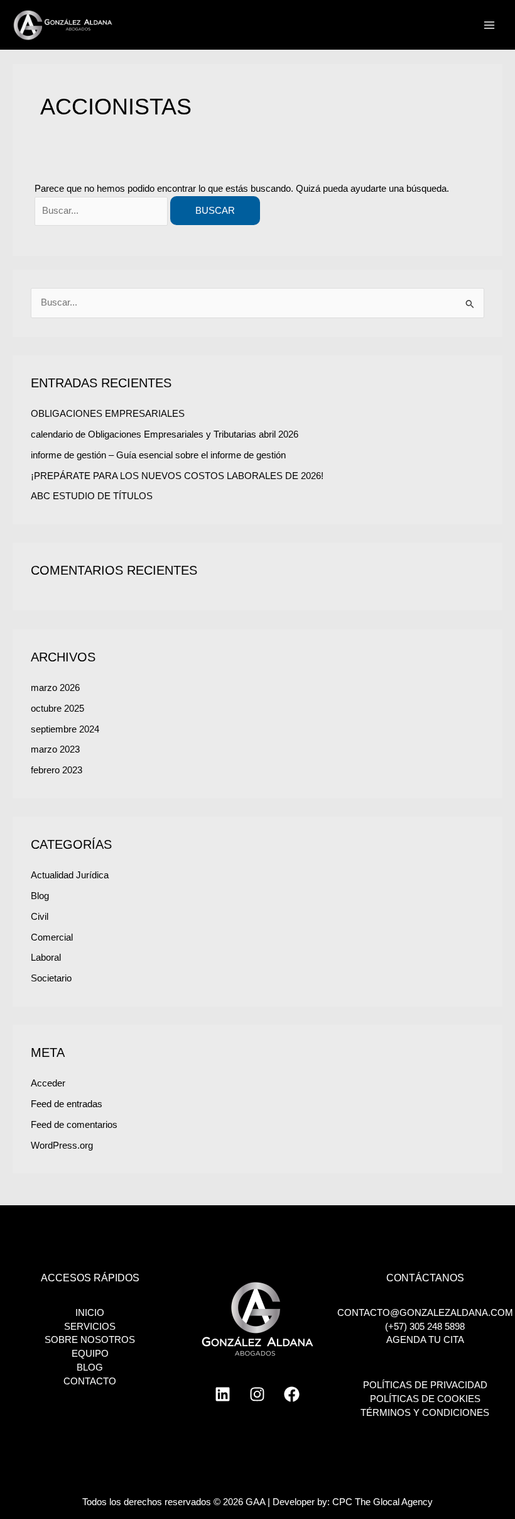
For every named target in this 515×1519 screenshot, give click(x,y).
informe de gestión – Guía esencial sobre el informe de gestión (158, 455)
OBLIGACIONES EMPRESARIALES (108, 414)
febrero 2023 (56, 770)
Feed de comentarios (74, 1125)
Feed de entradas (66, 1104)
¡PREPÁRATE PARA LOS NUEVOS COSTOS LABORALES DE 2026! (177, 476)
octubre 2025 (57, 709)
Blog (40, 896)
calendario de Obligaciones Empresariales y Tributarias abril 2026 (164, 434)
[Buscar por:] (102, 211)
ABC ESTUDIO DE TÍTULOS (92, 496)
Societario (51, 978)
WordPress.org (62, 1146)
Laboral (46, 958)
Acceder (48, 1083)
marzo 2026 (55, 688)
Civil (39, 917)
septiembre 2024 (65, 729)
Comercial (52, 937)
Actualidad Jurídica (70, 875)
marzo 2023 (55, 749)
